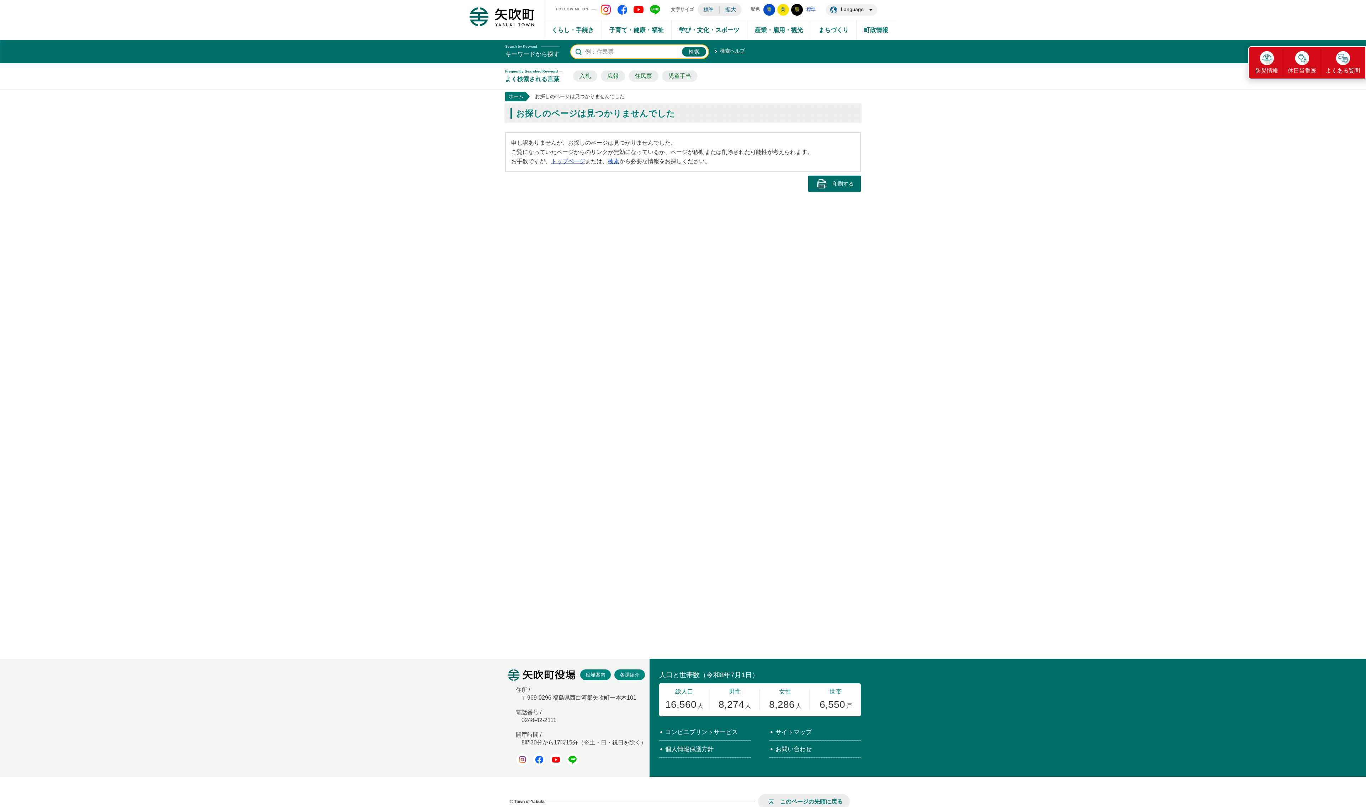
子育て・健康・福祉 (636, 30)
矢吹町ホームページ (502, 16)
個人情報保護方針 (689, 749)
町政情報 (876, 30)
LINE (572, 759)
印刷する (843, 184)
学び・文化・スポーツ (709, 30)
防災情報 (1266, 71)
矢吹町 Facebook (622, 9)
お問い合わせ (793, 749)
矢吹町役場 (541, 675)
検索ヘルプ (732, 51)
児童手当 (679, 76)
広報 (613, 76)
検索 (613, 161)
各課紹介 (630, 675)
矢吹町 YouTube (638, 9)
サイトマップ (793, 732)
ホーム (516, 96)
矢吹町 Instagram (606, 9)
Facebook (539, 759)
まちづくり (834, 30)
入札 (585, 76)
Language (852, 9)
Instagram (522, 759)
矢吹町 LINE (655, 9)
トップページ (568, 161)
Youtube (555, 759)
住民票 (643, 76)
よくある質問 (1343, 71)
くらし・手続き (573, 30)
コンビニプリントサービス (701, 732)
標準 (709, 9)
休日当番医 (1302, 71)
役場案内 (595, 675)
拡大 (730, 9)
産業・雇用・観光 (779, 30)
